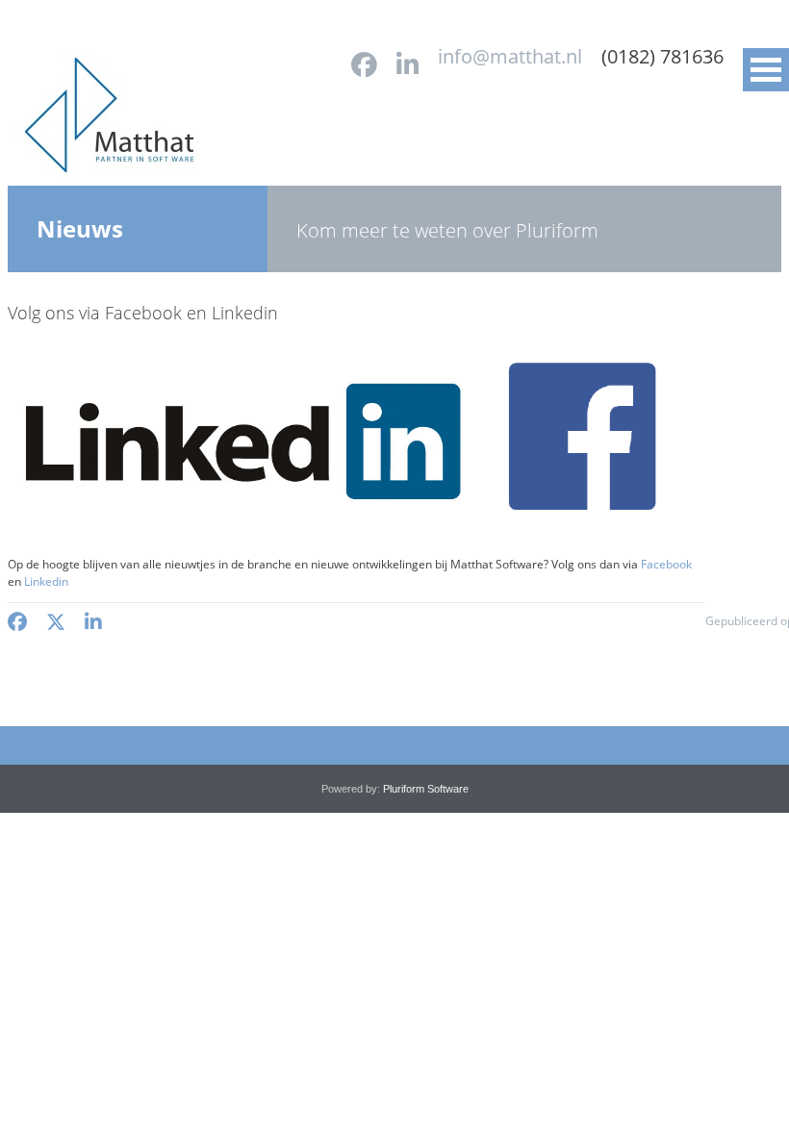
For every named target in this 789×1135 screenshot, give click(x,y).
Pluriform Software (426, 788)
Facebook (666, 564)
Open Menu (766, 69)
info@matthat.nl (510, 56)
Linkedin (46, 581)
